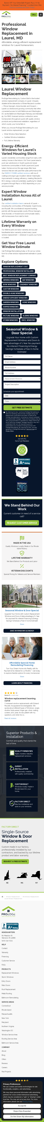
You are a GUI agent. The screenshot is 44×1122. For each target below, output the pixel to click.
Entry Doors (6, 981)
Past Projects (6, 1072)
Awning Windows (11, 280)
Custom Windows (11, 289)
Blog (3, 1055)
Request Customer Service (22, 523)
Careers (4, 1067)
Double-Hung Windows (13, 293)
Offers (4, 1059)
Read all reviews (10, 718)
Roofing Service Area (9, 1039)
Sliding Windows (30, 316)
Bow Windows (9, 284)
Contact (4, 948)
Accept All (22, 1106)
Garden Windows (11, 302)
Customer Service (8, 961)
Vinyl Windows (28, 320)
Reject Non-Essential (22, 1111)
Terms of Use (30, 429)
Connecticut (6, 1006)
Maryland (5, 1022)
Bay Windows (28, 280)
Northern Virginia (8, 1026)
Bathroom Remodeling (10, 998)
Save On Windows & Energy (22, 631)
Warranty (5, 952)
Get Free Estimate (22, 407)
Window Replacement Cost (15, 267)
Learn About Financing (22, 683)
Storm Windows (10, 320)
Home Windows (29, 302)
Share (22, 624)
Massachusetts (7, 1014)
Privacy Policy (10, 431)
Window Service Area (9, 1035)
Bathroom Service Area (10, 1043)
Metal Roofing (7, 993)
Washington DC (7, 1030)
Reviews (5, 1063)
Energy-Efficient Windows (15, 298)
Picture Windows (11, 316)
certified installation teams (14, 203)
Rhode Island (6, 1010)
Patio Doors (6, 985)
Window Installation (13, 311)
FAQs (4, 965)
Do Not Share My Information (22, 1117)
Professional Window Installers (18, 271)
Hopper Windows (11, 307)
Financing (5, 956)
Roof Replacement (8, 989)
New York (5, 1018)
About (4, 1051)
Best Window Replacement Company (19, 275)
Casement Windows (28, 284)
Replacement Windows (10, 973)
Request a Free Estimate (15, 861)
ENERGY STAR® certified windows (17, 173)
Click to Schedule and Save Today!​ (22, 7)
